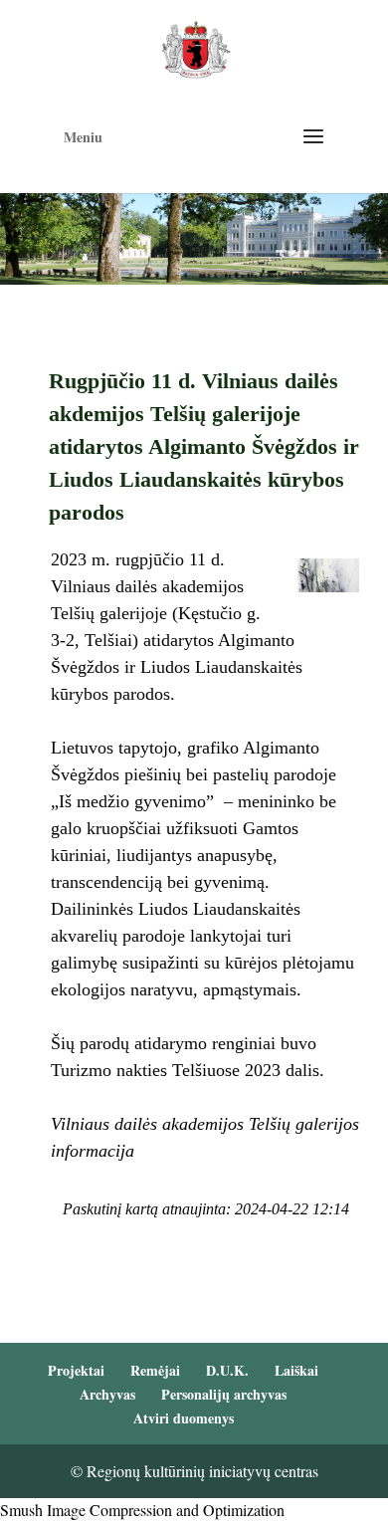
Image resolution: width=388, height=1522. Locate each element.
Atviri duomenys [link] (183, 1418)
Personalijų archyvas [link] (224, 1394)
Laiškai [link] (296, 1370)
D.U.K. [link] (227, 1370)
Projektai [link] (76, 1370)
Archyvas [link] (107, 1394)
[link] (195, 47)
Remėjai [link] (155, 1370)
